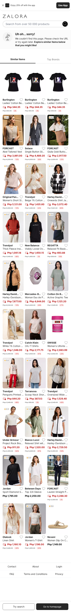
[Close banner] (3, 5)
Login (59, 566)
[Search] (65, 24)
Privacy (59, 574)
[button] (35, 5)
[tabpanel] (35, 308)
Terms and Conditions (35, 574)
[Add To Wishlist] (21, 99)
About (35, 566)
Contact (12, 566)
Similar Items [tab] (17, 59)
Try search (18, 606)
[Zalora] (35, 16)
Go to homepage (52, 606)
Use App (63, 5)
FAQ (12, 574)
